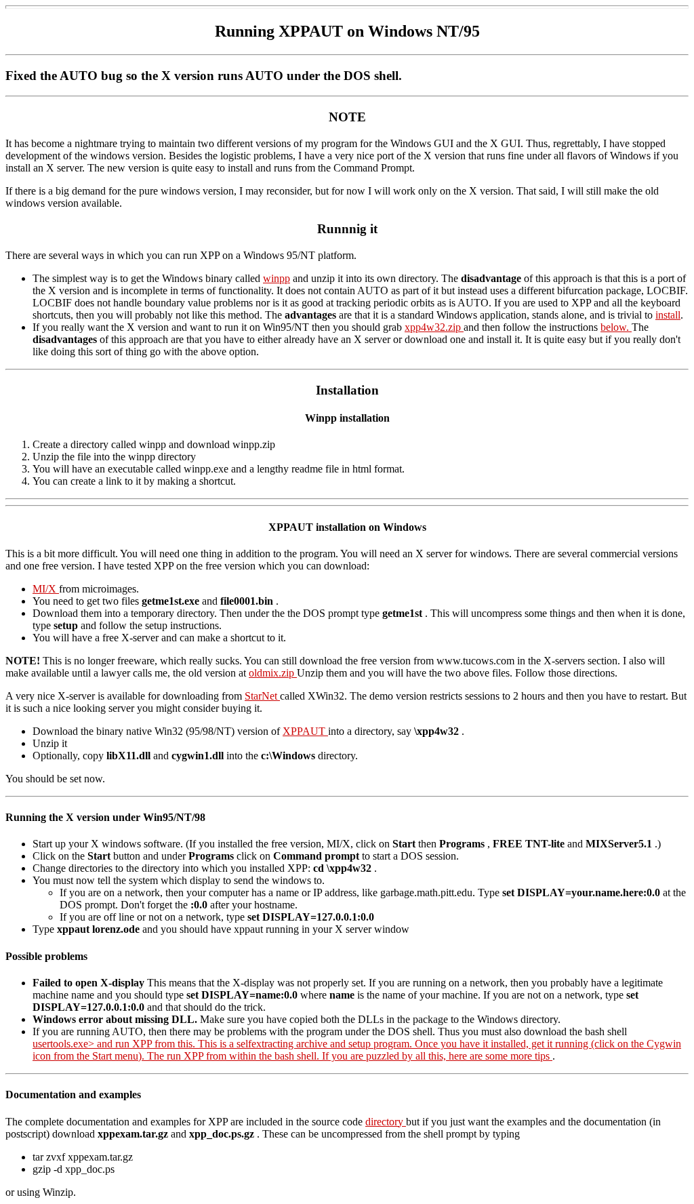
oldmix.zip (273, 673)
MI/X (46, 589)
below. (616, 327)
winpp (276, 278)
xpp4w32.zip (434, 327)
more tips (531, 1056)
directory (385, 1121)
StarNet (262, 696)
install (667, 315)
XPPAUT (305, 731)
